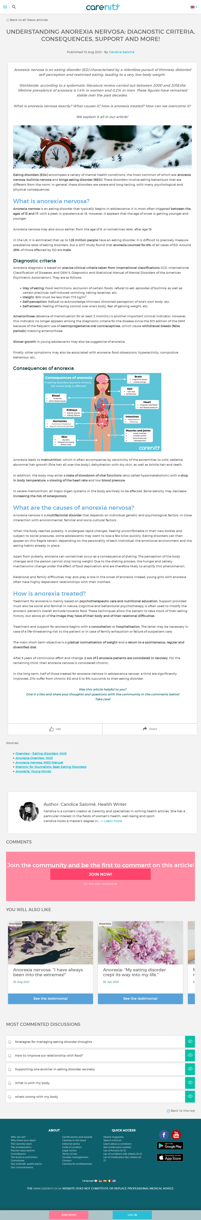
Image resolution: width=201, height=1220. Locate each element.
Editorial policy (71, 1143)
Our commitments (22, 1167)
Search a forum (112, 1140)
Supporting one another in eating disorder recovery (55, 1069)
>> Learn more (111, 821)
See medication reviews (117, 1147)
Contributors (18, 1153)
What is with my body (32, 1083)
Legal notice (69, 1150)
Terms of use (69, 1153)
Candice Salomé (121, 52)
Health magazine (113, 1136)
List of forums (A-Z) (114, 1150)
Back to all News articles (28, 20)
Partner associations (23, 1150)
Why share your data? (23, 1140)
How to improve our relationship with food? (49, 1055)
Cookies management (75, 1157)
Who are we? (18, 1136)
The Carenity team (21, 1143)
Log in (132, 1215)
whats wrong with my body (36, 1097)
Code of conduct (72, 1147)
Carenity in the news (74, 1140)
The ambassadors (21, 1147)
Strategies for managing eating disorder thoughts (53, 1042)
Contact (67, 1160)
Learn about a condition (117, 1143)
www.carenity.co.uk (47, 1188)
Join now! (100, 874)
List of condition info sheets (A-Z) (122, 1153)
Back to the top (182, 1111)
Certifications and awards (77, 1136)
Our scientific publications (26, 1163)
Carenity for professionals (77, 1163)
